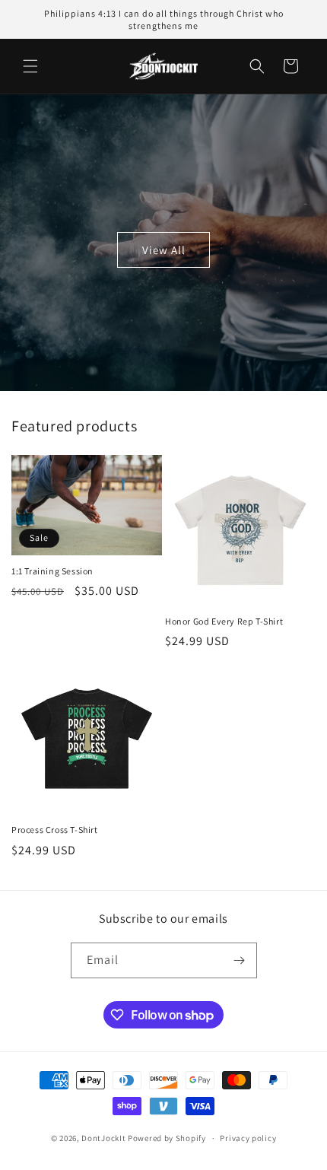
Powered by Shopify (167, 1138)
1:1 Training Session (52, 571)
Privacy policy (248, 1138)
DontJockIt (103, 1138)
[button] (30, 66)
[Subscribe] (239, 960)
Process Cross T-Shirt (54, 829)
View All (164, 250)
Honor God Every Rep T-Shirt (224, 621)
